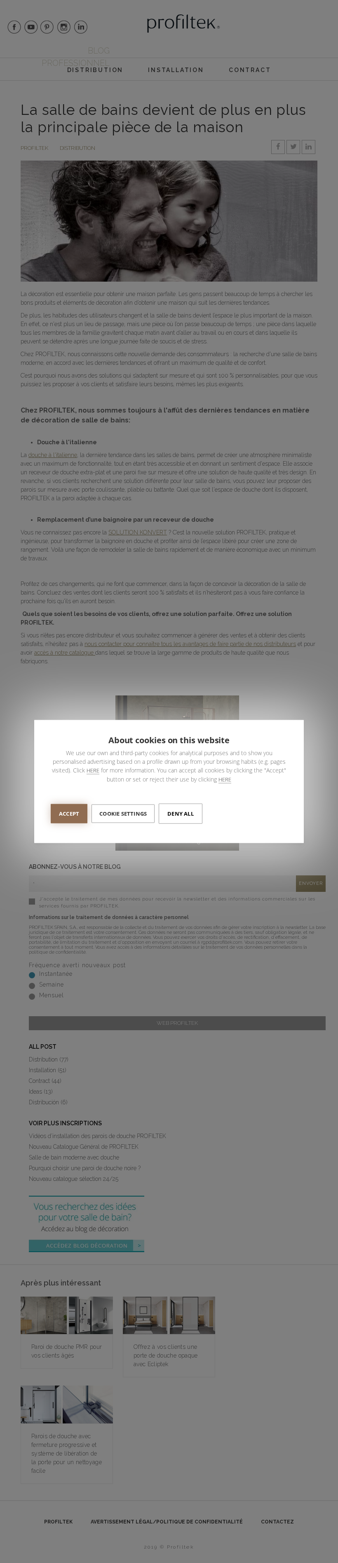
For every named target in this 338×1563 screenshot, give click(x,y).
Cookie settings (123, 813)
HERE (93, 770)
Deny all (180, 813)
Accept (69, 813)
